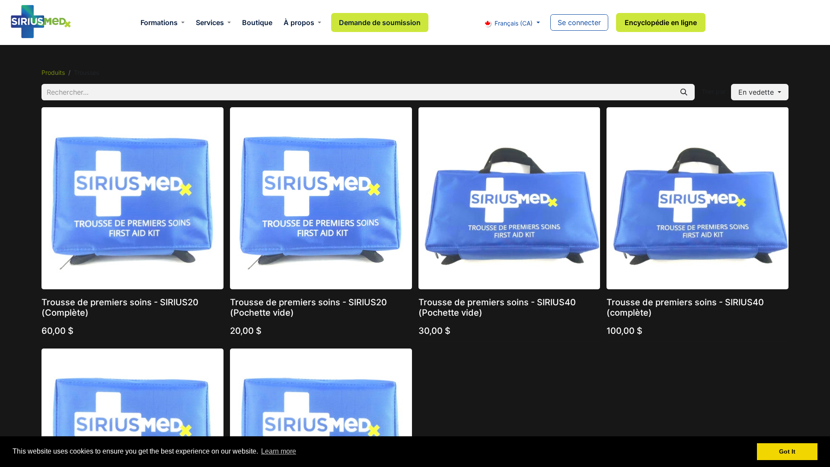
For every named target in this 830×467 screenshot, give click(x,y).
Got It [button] (787, 451)
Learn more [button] (278, 451)
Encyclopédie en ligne (661, 22)
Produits (53, 72)
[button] (759, 92)
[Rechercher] (684, 92)
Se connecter (579, 22)
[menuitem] (162, 22)
